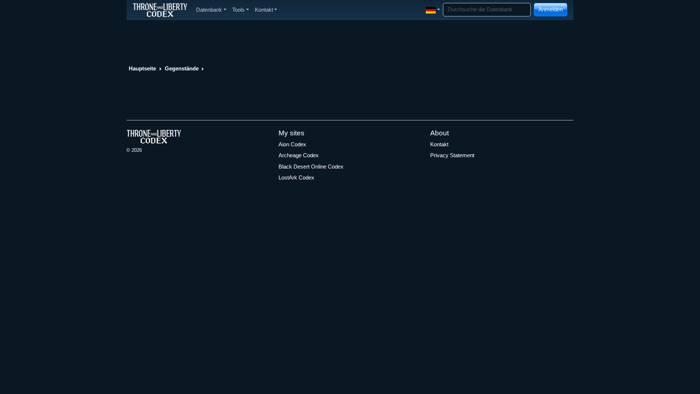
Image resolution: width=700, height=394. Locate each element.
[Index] (160, 10)
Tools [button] (238, 10)
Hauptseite (142, 68)
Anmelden (550, 9)
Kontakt (439, 144)
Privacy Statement (452, 155)
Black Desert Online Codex (311, 166)
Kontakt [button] (264, 10)
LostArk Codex (296, 177)
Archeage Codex (299, 155)
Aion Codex (292, 144)
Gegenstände (182, 68)
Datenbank (209, 10)
